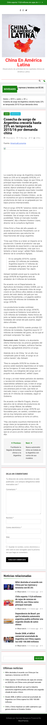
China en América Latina (23, 62)
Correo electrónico (14, 527)
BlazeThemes (23, 721)
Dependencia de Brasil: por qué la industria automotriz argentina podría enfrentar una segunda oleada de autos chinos (29, 619)
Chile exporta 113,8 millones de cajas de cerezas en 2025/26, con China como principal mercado (22, 2)
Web (8, 537)
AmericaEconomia (18, 143)
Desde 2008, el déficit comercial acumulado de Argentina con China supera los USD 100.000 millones (23, 699)
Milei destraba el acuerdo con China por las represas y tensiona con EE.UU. (28, 585)
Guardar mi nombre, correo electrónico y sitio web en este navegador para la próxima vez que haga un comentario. (23, 549)
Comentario (11, 489)
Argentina (15, 114)
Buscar (39, 658)
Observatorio (10, 138)
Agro (6, 114)
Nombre (10, 518)
